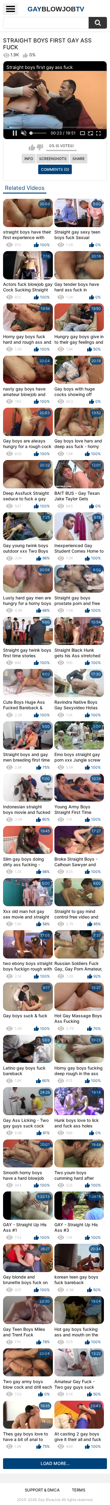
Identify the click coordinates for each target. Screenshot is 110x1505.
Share (78, 158)
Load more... (55, 1463)
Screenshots (53, 158)
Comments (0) (55, 169)
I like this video (32, 147)
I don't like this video (40, 147)
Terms (78, 1489)
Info (28, 158)
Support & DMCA (42, 1489)
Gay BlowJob (49, 1499)
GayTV (56, 9)
